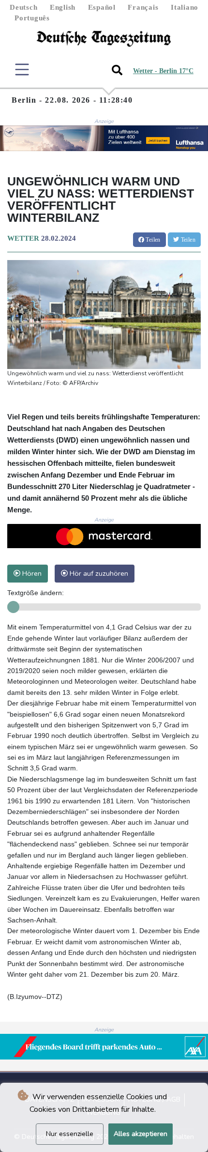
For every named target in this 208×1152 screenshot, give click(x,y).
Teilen (152, 239)
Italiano (184, 7)
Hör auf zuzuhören (98, 573)
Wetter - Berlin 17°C (163, 71)
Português (32, 18)
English (62, 7)
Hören (31, 573)
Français (143, 7)
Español (102, 7)
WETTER (23, 238)
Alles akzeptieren (140, 1133)
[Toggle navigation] (22, 69)
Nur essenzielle (69, 1133)
